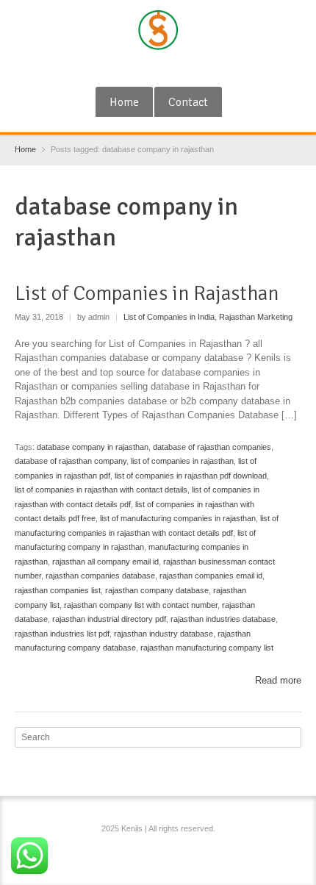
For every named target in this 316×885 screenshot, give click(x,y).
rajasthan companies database (100, 575)
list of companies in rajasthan (182, 460)
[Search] (292, 737)
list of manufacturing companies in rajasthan (178, 518)
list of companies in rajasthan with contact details (101, 489)
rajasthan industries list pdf (62, 633)
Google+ (136, 68)
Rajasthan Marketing (255, 316)
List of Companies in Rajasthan (147, 293)
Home (124, 102)
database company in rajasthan (92, 446)
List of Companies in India (169, 316)
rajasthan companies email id (210, 575)
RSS (160, 68)
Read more (278, 680)
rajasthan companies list (58, 590)
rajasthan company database (157, 590)
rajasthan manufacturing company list (206, 647)
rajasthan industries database (223, 619)
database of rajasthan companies (212, 446)
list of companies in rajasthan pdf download (191, 475)
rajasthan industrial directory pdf (109, 619)
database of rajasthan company (70, 460)
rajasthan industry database (163, 633)
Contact (188, 102)
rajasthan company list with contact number (141, 605)
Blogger (184, 68)
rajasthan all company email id (105, 561)
